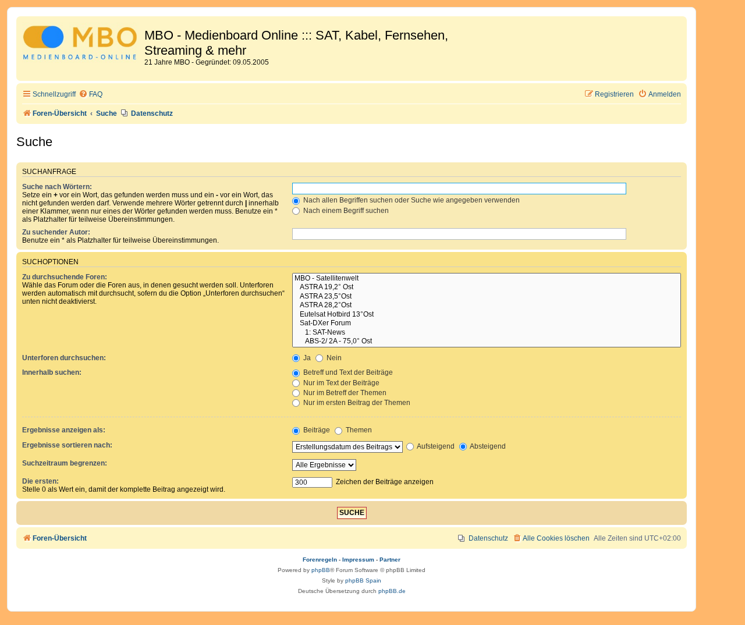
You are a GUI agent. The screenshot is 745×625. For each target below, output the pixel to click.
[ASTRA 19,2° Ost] (486, 287)
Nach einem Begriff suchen (345, 211)
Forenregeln (320, 559)
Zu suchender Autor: (56, 232)
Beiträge (315, 430)
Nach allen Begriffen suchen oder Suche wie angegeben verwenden (410, 200)
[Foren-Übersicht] (81, 44)
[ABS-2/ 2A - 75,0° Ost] (486, 341)
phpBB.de (392, 591)
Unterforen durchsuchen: (64, 358)
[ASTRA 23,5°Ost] (486, 296)
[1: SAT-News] (486, 333)
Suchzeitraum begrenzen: (64, 463)
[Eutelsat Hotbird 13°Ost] (486, 314)
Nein (333, 358)
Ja (306, 358)
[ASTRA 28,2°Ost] (486, 305)
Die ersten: (40, 481)
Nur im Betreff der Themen (343, 393)
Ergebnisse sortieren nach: (67, 445)
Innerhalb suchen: (51, 372)
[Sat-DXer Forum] (486, 323)
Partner (389, 559)
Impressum (358, 559)
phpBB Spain (363, 580)
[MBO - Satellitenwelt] (486, 278)
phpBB (320, 570)
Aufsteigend (435, 446)
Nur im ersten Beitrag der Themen (355, 403)
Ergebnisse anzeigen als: (63, 430)
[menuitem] (90, 94)
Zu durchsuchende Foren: (64, 277)
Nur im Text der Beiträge (340, 383)
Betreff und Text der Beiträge (347, 372)
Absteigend (487, 446)
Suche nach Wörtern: (57, 187)
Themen (358, 430)
